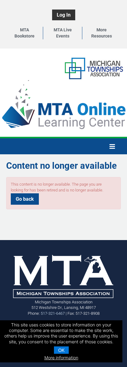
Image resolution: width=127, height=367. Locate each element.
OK (61, 350)
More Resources (101, 32)
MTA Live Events (63, 32)
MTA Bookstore (24, 32)
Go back (25, 199)
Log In (64, 15)
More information (61, 357)
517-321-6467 (53, 313)
